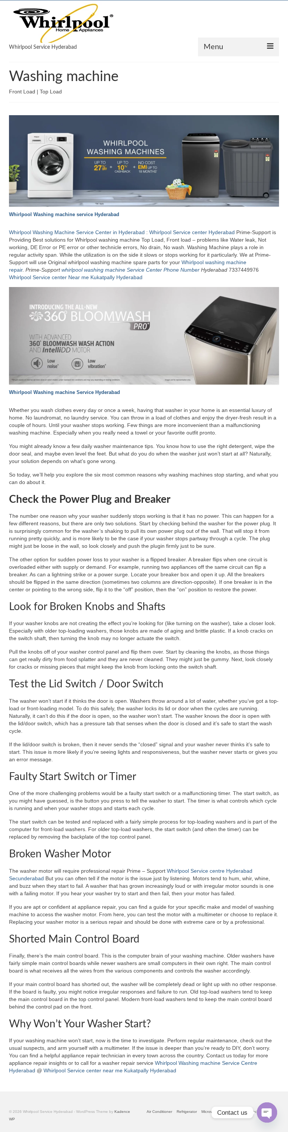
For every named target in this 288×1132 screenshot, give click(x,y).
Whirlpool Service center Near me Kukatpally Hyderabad (75, 277)
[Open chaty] (267, 1112)
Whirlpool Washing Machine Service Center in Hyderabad (77, 232)
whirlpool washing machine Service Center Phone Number (131, 270)
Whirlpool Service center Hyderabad (192, 232)
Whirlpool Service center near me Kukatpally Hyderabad (110, 1070)
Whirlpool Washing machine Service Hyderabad (64, 392)
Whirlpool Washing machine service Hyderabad (64, 214)
